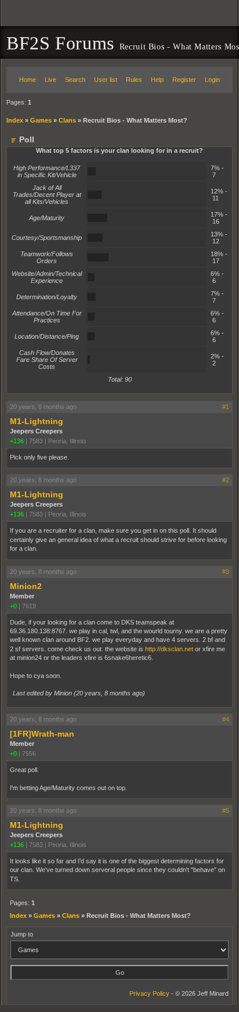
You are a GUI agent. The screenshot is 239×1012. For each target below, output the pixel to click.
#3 (225, 571)
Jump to (21, 934)
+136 (17, 440)
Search (75, 79)
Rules (134, 79)
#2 (225, 479)
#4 (225, 719)
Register (184, 79)
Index (14, 120)
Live (50, 79)
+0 (13, 605)
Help (157, 79)
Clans (67, 120)
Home (27, 79)
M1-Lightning (36, 421)
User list (105, 79)
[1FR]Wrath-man (42, 733)
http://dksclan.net (169, 648)
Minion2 (26, 586)
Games (41, 120)
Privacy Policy (149, 993)
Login (212, 79)
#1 (225, 406)
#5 (225, 810)
